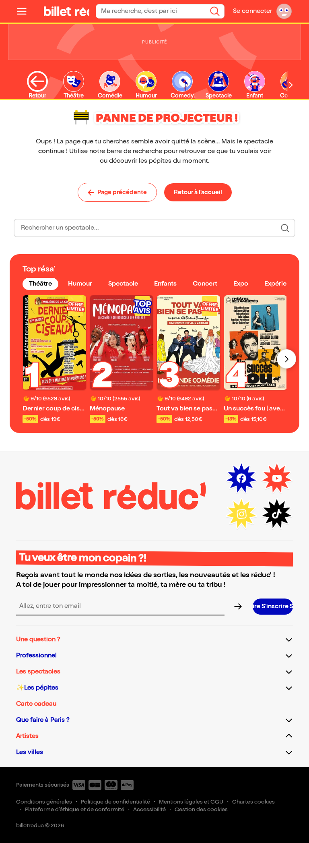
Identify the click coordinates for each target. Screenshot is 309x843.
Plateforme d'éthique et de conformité (74, 809)
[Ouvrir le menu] (25, 11)
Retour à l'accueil (198, 192)
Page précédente (122, 192)
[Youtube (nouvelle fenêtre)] (277, 478)
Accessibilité (149, 809)
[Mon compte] (284, 11)
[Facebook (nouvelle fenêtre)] (241, 478)
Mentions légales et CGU (191, 801)
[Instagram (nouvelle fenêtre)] (241, 514)
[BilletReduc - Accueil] (68, 11)
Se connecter (252, 11)
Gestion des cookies (201, 809)
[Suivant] (286, 359)
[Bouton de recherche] (285, 228)
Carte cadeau (36, 704)
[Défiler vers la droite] (291, 84)
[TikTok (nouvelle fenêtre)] (277, 514)
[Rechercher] (215, 11)
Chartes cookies (253, 801)
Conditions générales (44, 801)
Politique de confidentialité (115, 801)
